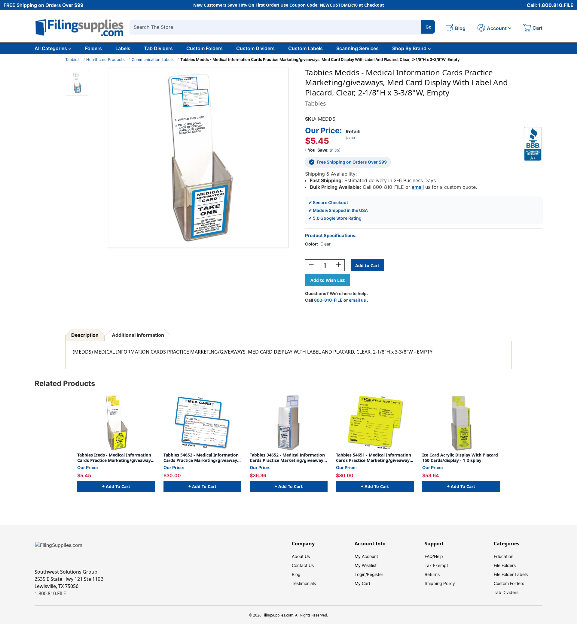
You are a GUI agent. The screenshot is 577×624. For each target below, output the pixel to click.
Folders (93, 48)
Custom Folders (204, 48)
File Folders (505, 565)
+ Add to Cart (116, 486)
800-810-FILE (328, 300)
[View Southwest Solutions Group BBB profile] (532, 144)
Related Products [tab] (65, 383)
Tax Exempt (436, 565)
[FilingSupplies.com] (80, 27)
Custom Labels (305, 48)
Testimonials (304, 583)
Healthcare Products (105, 59)
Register (375, 574)
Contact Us (303, 565)
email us (358, 300)
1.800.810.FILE (50, 593)
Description (85, 335)
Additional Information (138, 335)
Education (503, 556)
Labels (122, 48)
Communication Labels (153, 59)
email (418, 187)
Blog (296, 574)
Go (429, 26)
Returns (432, 574)
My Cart (362, 583)
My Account (366, 556)
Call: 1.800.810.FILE (550, 5)
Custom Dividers (255, 48)
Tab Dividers (158, 48)
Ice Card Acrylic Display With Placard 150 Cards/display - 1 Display (460, 457)
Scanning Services (357, 48)
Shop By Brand (409, 48)
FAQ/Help (434, 556)
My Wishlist (366, 565)
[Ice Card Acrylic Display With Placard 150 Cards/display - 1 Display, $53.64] (461, 422)
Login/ (361, 574)
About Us (301, 556)
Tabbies (72, 59)
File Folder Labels (511, 574)
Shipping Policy (440, 583)
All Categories (51, 48)
